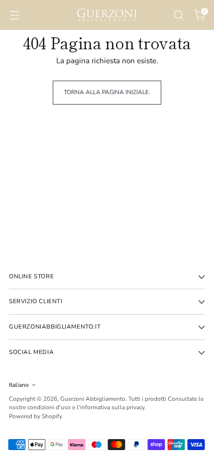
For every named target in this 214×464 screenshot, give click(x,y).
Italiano (19, 385)
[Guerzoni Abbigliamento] (107, 14)
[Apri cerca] (178, 15)
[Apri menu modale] (14, 15)
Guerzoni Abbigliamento (92, 399)
